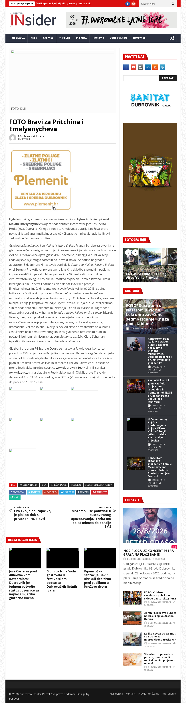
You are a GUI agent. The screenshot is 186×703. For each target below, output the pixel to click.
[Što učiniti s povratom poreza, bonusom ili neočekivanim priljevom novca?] (132, 659)
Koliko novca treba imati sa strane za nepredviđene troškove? (160, 636)
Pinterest (101, 492)
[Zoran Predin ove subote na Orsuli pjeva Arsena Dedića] (132, 618)
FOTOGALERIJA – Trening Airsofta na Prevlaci (146, 276)
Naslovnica (116, 693)
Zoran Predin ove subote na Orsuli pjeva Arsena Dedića (160, 616)
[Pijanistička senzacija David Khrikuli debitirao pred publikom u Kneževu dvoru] (100, 558)
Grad (34, 38)
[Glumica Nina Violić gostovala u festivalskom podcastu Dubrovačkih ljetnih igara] (62, 558)
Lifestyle (98, 38)
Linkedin (68, 492)
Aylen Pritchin (29, 485)
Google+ (52, 492)
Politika (48, 38)
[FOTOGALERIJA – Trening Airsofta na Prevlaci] (150, 265)
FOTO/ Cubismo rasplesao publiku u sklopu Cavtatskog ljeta (160, 595)
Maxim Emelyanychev (98, 485)
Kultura (81, 38)
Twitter (35, 492)
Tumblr (84, 492)
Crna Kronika (118, 38)
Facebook (18, 492)
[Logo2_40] (150, 115)
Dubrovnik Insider (33, 136)
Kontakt (130, 693)
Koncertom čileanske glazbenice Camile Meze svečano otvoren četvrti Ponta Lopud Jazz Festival (160, 467)
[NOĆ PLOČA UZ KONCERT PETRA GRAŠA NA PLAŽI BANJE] (150, 525)
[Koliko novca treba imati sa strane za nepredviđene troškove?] (132, 639)
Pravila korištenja (148, 693)
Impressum (169, 693)
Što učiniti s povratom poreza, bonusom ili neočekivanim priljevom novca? (159, 658)
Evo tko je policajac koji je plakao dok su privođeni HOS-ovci (33, 513)
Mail (16, 497)
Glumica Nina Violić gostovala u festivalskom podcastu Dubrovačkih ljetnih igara (61, 580)
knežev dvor (58, 485)
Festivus (14, 698)
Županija (64, 38)
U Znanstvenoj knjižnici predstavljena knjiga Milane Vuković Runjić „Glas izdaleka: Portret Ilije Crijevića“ (157, 429)
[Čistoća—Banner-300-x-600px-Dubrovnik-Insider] (150, 229)
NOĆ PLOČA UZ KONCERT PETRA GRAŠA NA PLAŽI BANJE (148, 553)
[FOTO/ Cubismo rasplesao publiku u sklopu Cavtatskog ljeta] (132, 598)
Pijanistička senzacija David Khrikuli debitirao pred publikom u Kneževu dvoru (97, 579)
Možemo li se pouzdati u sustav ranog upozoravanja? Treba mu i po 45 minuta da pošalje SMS (91, 517)
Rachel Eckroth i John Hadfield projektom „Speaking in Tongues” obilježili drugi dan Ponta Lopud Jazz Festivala (160, 391)
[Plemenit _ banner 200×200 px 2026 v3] (41, 211)
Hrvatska (139, 38)
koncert (76, 485)
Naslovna (18, 38)
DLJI (44, 485)
